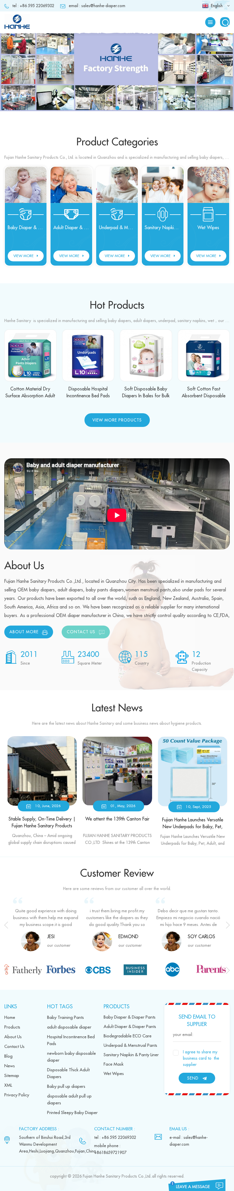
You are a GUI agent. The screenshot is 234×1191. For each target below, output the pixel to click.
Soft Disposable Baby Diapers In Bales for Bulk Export (146, 393)
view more (23, 256)
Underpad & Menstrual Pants (117, 227)
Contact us (81, 632)
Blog (8, 1056)
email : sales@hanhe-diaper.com (97, 6)
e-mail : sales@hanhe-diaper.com (189, 1140)
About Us (13, 1037)
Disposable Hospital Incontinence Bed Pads (88, 392)
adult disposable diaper (69, 1027)
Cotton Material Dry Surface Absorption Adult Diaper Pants (30, 393)
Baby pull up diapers (66, 1086)
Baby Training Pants (65, 1017)
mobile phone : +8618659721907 (110, 1149)
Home (9, 1017)
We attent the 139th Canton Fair (117, 819)
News (9, 1066)
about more (24, 632)
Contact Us (14, 1047)
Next (228, 925)
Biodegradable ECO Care (128, 1036)
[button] (13, 79)
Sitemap (11, 1076)
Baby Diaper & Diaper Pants (26, 227)
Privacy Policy (16, 1095)
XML (8, 1085)
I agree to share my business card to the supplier (201, 1058)
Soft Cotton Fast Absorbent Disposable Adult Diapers (203, 393)
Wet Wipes (208, 227)
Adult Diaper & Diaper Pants (71, 227)
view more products (117, 420)
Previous (6, 925)
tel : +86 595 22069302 (33, 6)
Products (12, 1027)
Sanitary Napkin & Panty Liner (163, 227)
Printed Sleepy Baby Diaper (72, 1113)
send (193, 1078)
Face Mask (114, 1064)
